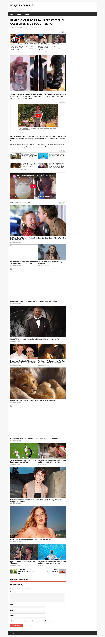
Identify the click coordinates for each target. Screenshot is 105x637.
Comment (13, 592)
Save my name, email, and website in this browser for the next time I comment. (33, 621)
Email (11, 610)
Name (12, 604)
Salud (12, 14)
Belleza (19, 14)
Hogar (27, 14)
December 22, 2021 (17, 27)
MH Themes (32, 633)
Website (12, 615)
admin (25, 27)
